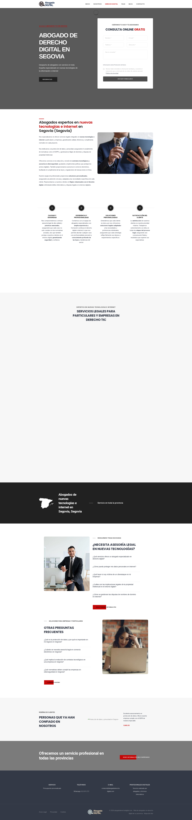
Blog (131, 4)
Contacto (140, 4)
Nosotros (98, 4)
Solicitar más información (106, 607)
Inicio (87, 4)
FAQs (123, 4)
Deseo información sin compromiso (136, 757)
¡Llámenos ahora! (53, 682)
